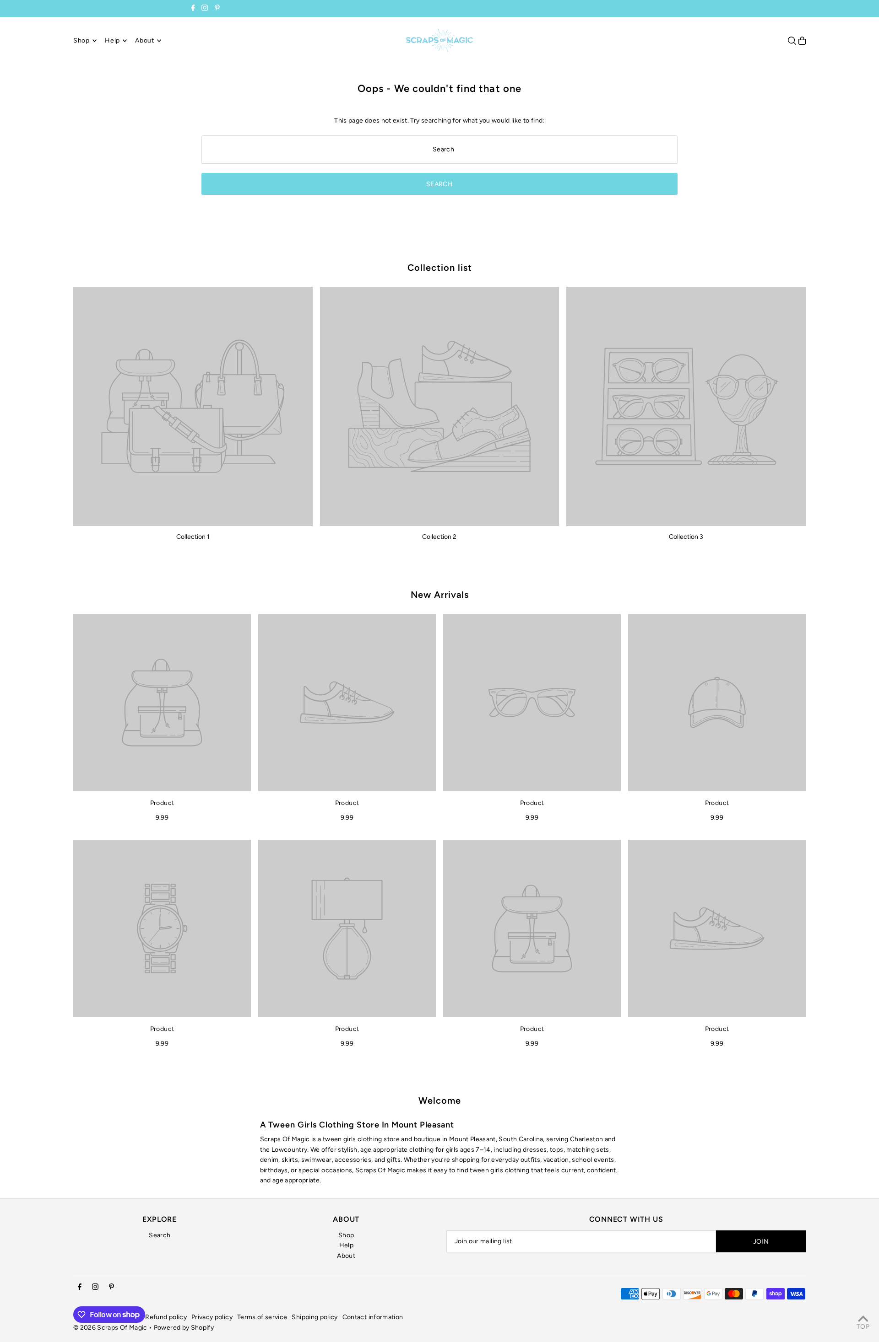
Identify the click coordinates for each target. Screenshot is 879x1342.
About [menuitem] (144, 40)
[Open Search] (792, 41)
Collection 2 (439, 537)
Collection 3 (686, 537)
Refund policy (166, 1317)
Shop (346, 1235)
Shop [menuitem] (81, 40)
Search (159, 1235)
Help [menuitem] (112, 40)
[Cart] (802, 41)
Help (346, 1245)
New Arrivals (440, 594)
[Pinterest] (217, 9)
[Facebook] (193, 9)
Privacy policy (212, 1317)
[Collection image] (193, 406)
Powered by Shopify (184, 1327)
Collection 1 (193, 537)
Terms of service (262, 1317)
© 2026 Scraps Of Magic (110, 1327)
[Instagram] (204, 9)
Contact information (372, 1317)
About (346, 1256)
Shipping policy (314, 1317)
